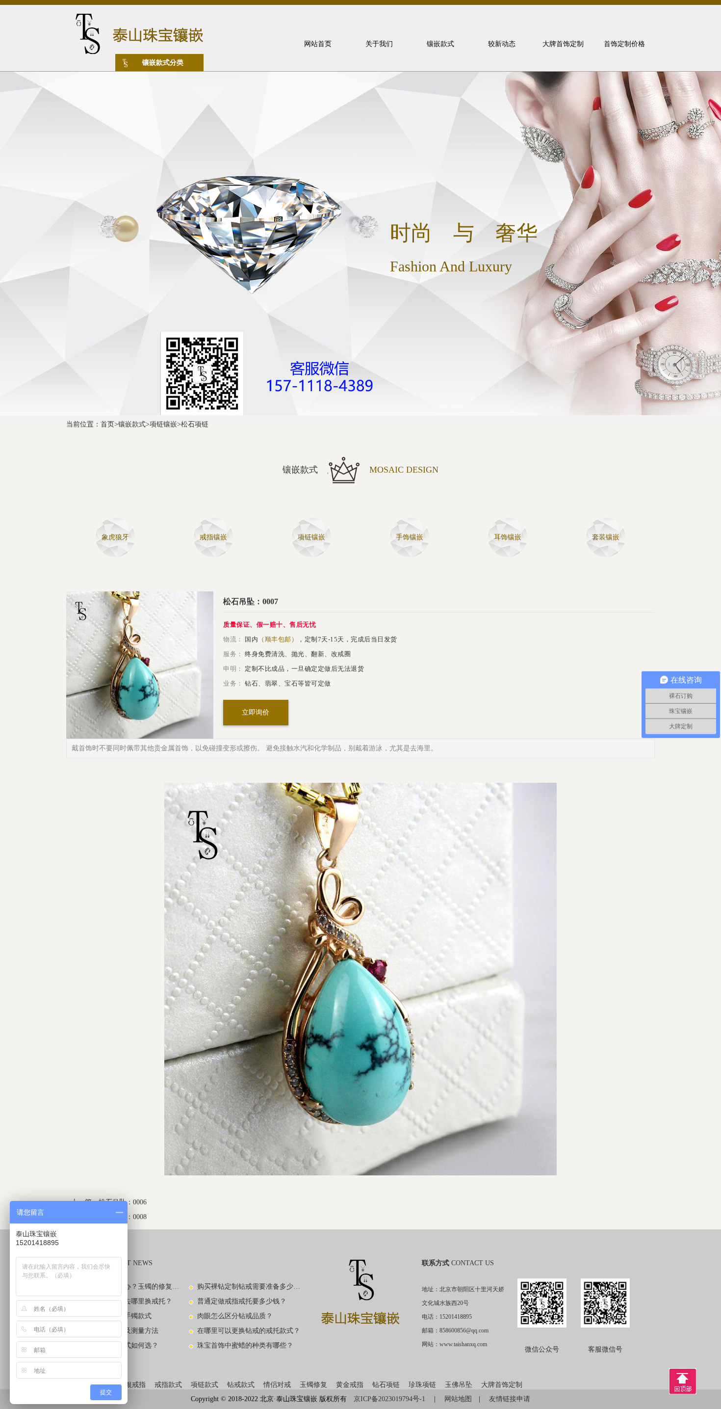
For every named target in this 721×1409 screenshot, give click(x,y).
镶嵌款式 (132, 424)
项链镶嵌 (163, 424)
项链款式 (204, 1384)
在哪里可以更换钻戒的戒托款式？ (248, 1330)
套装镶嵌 (605, 537)
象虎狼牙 (115, 537)
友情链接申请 (509, 1399)
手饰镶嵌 (409, 537)
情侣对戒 (277, 1384)
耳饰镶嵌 (507, 537)
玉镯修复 (313, 1384)
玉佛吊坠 (458, 1384)
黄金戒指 (349, 1384)
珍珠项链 (422, 1384)
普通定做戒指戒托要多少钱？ (241, 1301)
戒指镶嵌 (213, 537)
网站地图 (458, 1399)
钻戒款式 (241, 1384)
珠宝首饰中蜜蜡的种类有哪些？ (245, 1345)
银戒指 (135, 1384)
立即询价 (255, 712)
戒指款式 (168, 1384)
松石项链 (194, 424)
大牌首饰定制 (501, 1384)
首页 (107, 424)
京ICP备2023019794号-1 (390, 1399)
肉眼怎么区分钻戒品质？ (235, 1316)
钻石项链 (386, 1384)
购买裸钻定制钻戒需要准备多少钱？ (249, 1286)
